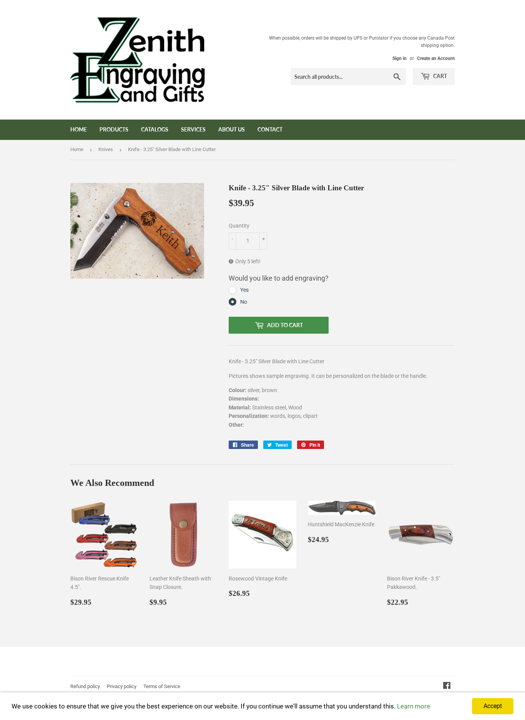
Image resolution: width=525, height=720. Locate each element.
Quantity (239, 226)
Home (78, 129)
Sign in (399, 58)
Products (114, 129)
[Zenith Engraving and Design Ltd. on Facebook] (447, 686)
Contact (270, 129)
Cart (439, 76)
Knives (105, 149)
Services (193, 129)
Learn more (413, 706)
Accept (492, 706)
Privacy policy (121, 686)
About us (231, 129)
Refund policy (85, 686)
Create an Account (436, 58)
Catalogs (154, 129)
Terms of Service (161, 686)
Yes (244, 290)
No (243, 302)
